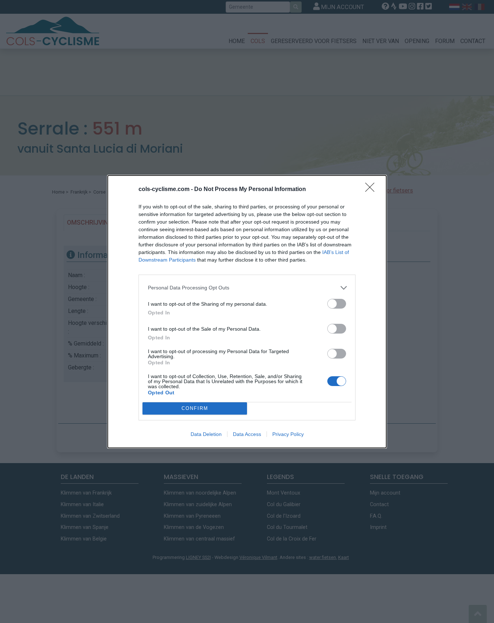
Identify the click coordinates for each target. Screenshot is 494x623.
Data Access (247, 434)
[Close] (372, 189)
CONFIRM (195, 408)
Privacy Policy (288, 434)
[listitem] (247, 288)
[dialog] (247, 311)
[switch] (336, 304)
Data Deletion (206, 434)
